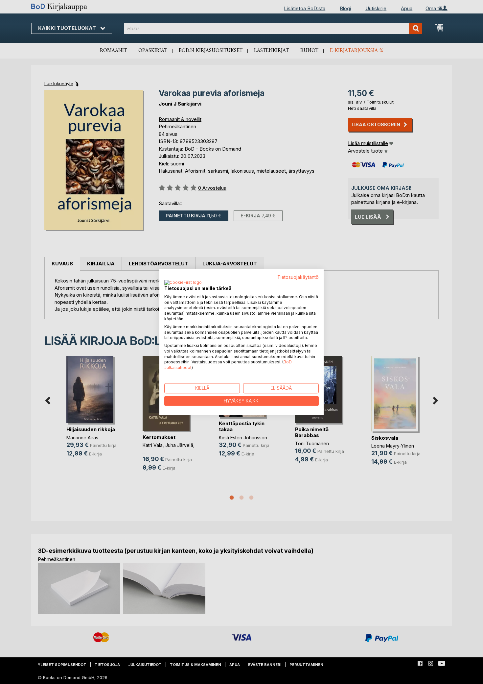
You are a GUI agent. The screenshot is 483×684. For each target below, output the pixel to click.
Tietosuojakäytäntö (298, 277)
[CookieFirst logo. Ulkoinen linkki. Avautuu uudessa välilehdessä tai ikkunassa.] (183, 283)
